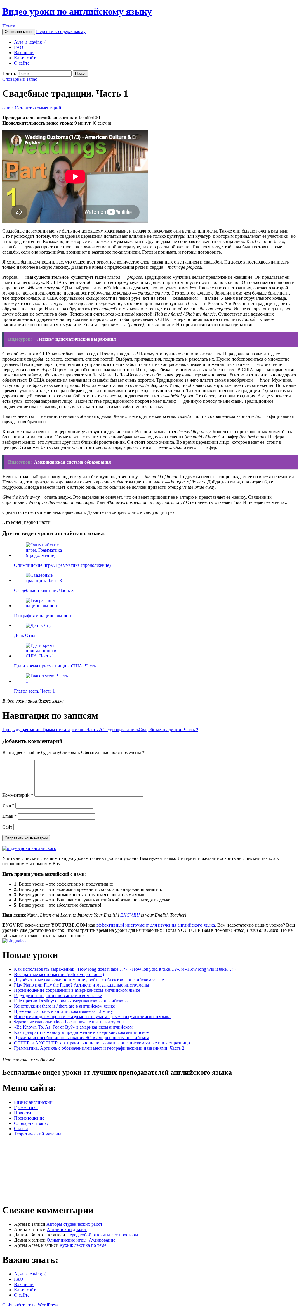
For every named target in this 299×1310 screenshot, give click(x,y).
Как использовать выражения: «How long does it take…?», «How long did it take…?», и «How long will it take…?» (125, 969)
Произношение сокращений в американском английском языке (77, 990)
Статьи (21, 1128)
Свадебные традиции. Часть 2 (149, 729)
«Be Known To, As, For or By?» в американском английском (73, 1027)
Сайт (7, 826)
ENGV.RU (130, 915)
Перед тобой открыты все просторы (102, 1234)
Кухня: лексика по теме (83, 1245)
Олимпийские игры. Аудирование (81, 1239)
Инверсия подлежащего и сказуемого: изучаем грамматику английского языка (92, 1016)
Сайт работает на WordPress (30, 1304)
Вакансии (24, 52)
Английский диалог (67, 1229)
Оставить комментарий (38, 107)
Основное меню (19, 32)
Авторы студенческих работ (74, 1224)
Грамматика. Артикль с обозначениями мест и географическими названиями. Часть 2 (99, 1048)
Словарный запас (19, 79)
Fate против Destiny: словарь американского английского (71, 1000)
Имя (8, 805)
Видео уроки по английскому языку (77, 11)
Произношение (29, 1118)
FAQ (18, 47)
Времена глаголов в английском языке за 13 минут (64, 1011)
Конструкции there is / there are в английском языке (64, 1005)
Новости (22, 1112)
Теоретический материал (39, 1133)
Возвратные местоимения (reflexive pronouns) (59, 974)
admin (8, 107)
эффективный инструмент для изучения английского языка (155, 924)
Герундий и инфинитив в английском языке (58, 995)
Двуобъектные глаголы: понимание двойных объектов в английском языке (89, 979)
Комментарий (17, 795)
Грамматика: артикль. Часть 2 (51, 729)
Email (9, 816)
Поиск (8, 25)
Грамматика (26, 1107)
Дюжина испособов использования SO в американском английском (81, 1037)
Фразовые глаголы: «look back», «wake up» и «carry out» (69, 1021)
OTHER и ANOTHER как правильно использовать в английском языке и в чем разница (102, 1042)
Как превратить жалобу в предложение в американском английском (82, 1032)
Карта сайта (26, 57)
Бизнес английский (33, 1102)
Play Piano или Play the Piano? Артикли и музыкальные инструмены (81, 984)
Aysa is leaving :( (30, 41)
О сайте (21, 63)
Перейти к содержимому (61, 31)
